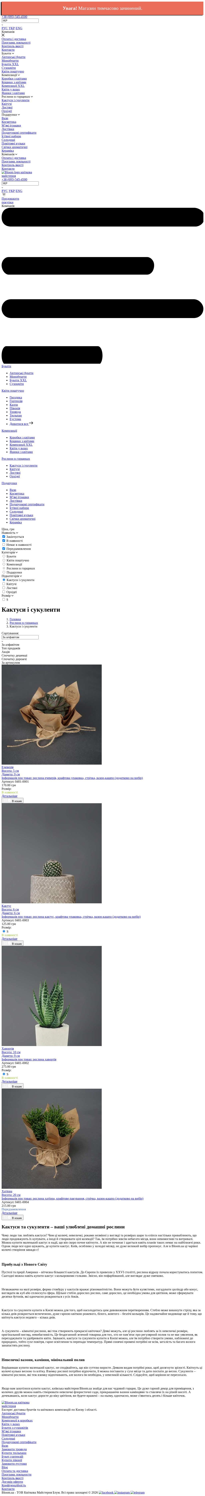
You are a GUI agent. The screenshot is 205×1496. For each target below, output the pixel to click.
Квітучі (7, 103)
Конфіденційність (14, 1485)
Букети (6, 366)
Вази (5, 118)
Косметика (9, 121)
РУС (5, 28)
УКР (12, 28)
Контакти (8, 49)
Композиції (9, 430)
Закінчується (15, 536)
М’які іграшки (11, 125)
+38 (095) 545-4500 (14, 16)
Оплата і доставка (14, 39)
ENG (19, 28)
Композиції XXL (13, 85)
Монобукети (10, 60)
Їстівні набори (11, 136)
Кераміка (8, 150)
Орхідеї (7, 111)
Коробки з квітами (14, 78)
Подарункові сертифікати (19, 132)
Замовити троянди (14, 1449)
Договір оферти (12, 1481)
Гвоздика (16, 397)
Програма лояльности (16, 1474)
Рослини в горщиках (16, 458)
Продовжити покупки (10, 200)
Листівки (8, 129)
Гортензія (16, 401)
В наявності (14, 540)
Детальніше (9, 796)
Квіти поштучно (13, 71)
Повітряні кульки (13, 143)
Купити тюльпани (14, 1453)
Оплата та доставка (15, 1471)
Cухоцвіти (9, 67)
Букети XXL (10, 64)
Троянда (15, 412)
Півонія (15, 408)
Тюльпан (16, 415)
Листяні (7, 107)
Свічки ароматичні (14, 147)
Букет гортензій (12, 1456)
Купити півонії (12, 1460)
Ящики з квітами (13, 93)
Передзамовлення (18, 548)
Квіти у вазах (11, 89)
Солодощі (8, 140)
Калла (14, 404)
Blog (5, 1467)
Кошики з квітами (14, 82)
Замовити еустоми (14, 1463)
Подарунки (9, 483)
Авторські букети (13, 57)
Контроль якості (12, 46)
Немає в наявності (18, 544)
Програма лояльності (16, 42)
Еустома (15, 419)
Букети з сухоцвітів (15, 1427)
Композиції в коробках (17, 1420)
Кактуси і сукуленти (15, 100)
